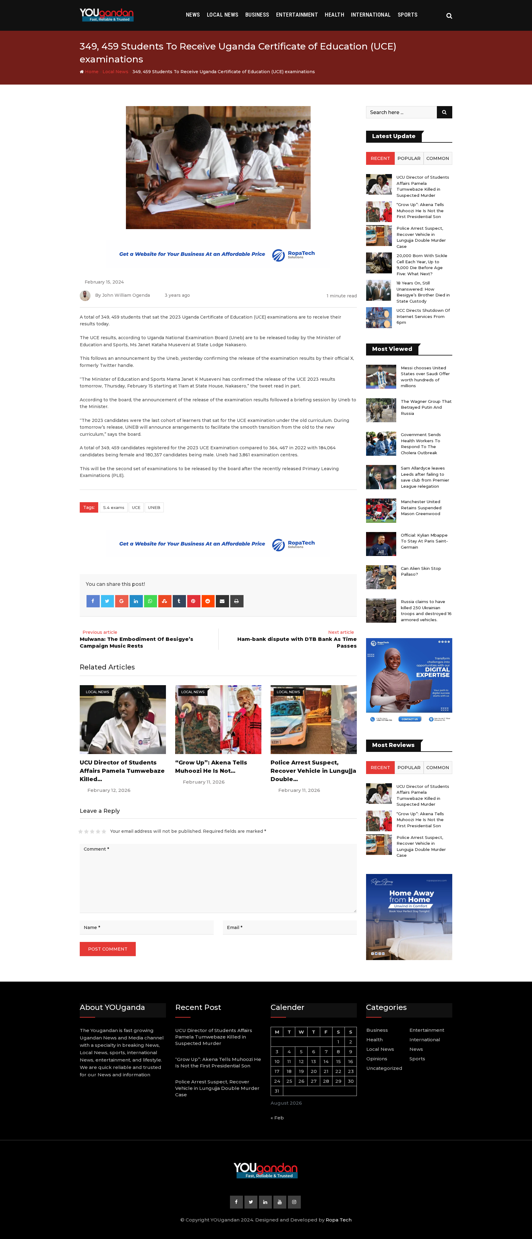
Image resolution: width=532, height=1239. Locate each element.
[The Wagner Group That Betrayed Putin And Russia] (381, 410)
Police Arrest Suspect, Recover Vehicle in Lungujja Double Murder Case (217, 1088)
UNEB (154, 507)
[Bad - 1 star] (80, 831)
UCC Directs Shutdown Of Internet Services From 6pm (423, 316)
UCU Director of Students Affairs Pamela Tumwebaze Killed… (122, 771)
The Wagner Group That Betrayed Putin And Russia (426, 407)
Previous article (100, 632)
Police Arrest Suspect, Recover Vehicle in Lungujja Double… (313, 771)
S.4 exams (113, 507)
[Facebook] (93, 601)
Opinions (376, 1059)
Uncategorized (384, 1068)
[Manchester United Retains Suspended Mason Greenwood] (381, 510)
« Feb (277, 1118)
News (193, 14)
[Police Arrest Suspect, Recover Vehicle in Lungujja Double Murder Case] (379, 235)
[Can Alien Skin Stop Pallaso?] (381, 577)
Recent (380, 158)
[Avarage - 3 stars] (92, 831)
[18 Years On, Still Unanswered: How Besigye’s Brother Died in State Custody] (379, 290)
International (371, 14)
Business (257, 14)
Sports (408, 14)
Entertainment (297, 14)
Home (91, 71)
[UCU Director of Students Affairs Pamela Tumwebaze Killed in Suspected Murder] (379, 184)
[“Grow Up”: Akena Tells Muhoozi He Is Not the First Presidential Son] (379, 211)
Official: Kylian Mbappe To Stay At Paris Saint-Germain (424, 541)
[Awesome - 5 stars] (104, 831)
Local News (223, 14)
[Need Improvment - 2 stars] (86, 831)
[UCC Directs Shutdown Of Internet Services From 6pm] (379, 317)
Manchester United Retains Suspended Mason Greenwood (421, 507)
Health (334, 14)
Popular (409, 158)
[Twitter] (107, 601)
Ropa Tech (339, 1220)
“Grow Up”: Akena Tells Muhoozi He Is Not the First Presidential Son (420, 210)
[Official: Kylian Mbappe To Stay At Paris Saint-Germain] (381, 544)
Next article (341, 632)
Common (437, 158)
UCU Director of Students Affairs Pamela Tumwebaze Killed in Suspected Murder (213, 1036)
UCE (136, 507)
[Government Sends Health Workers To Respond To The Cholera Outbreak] (381, 443)
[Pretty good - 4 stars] (98, 831)
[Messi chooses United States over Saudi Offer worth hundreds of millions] (381, 377)
